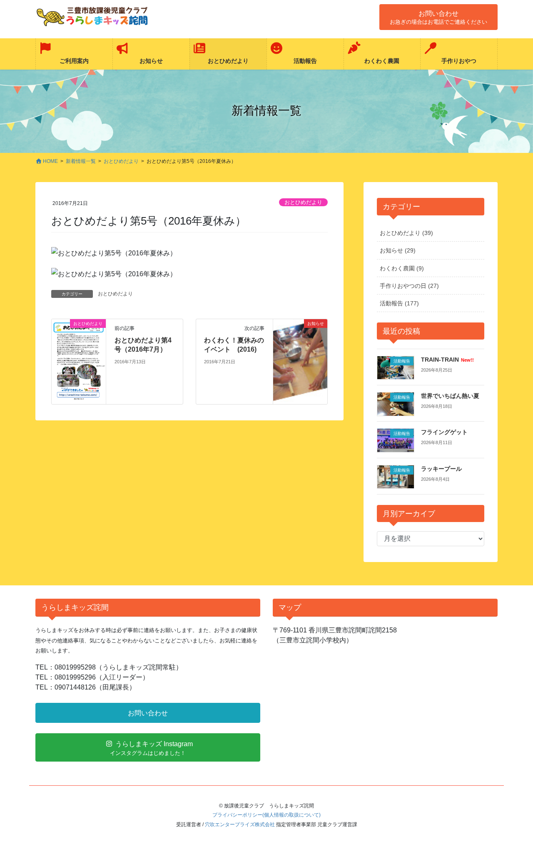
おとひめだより (303, 202)
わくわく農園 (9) (402, 268)
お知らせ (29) (398, 250)
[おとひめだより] (79, 361)
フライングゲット (444, 432)
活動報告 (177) (399, 303)
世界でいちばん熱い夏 (450, 395)
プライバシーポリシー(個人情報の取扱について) (266, 815)
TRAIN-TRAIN (447, 359)
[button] (438, 17)
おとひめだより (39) (406, 233)
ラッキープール (441, 468)
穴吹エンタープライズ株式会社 (240, 824)
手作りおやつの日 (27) (409, 285)
